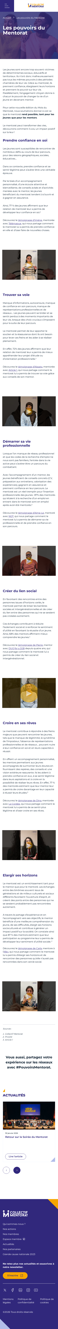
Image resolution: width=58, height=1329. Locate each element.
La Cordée (14, 804)
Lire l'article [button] (16, 1156)
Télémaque (15, 223)
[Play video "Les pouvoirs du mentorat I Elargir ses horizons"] (29, 996)
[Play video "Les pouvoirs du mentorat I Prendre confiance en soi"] (29, 265)
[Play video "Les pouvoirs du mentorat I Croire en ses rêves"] (29, 845)
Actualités (8, 1244)
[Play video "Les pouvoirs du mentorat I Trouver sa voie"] (29, 411)
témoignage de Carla (30, 948)
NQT (11, 516)
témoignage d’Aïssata (30, 366)
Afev (6, 951)
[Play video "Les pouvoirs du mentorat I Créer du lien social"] (29, 693)
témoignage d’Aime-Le (31, 513)
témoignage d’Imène (30, 220)
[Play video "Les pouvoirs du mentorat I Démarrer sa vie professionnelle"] (29, 561)
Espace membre (12, 1239)
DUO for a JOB (17, 648)
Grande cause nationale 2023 (19, 1254)
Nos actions (9, 1229)
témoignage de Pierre (30, 645)
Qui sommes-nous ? (14, 1224)
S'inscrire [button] (12, 1275)
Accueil (7, 18)
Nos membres (11, 1234)
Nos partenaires (12, 1249)
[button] (16, 1170)
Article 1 (13, 370)
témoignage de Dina (29, 800)
